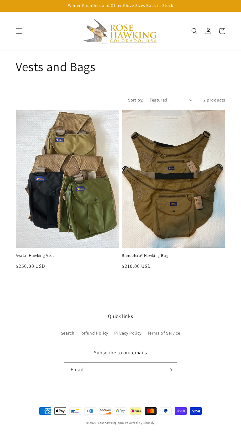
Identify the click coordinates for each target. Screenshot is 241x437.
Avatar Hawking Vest (35, 255)
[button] (19, 31)
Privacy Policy (128, 333)
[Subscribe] (170, 369)
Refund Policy (94, 333)
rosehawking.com (111, 423)
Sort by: (135, 100)
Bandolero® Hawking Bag (145, 255)
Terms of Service (163, 333)
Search (68, 333)
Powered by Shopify (140, 423)
